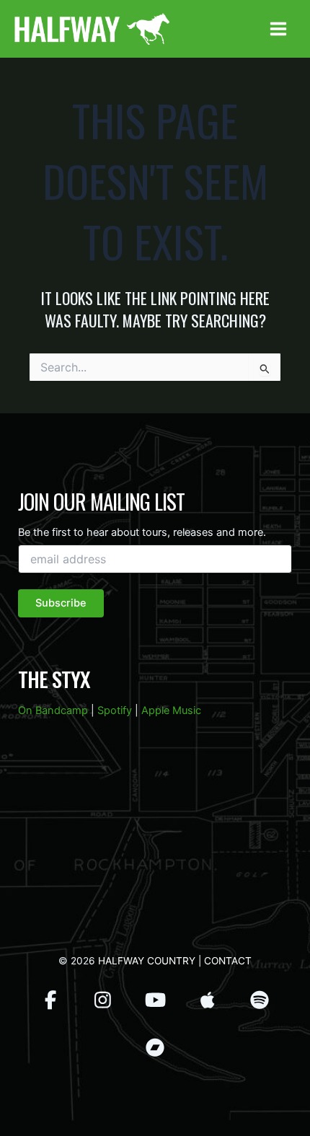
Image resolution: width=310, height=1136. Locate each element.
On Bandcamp (53, 710)
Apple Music (171, 710)
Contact (228, 961)
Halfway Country (146, 961)
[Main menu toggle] (278, 29)
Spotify (114, 710)
